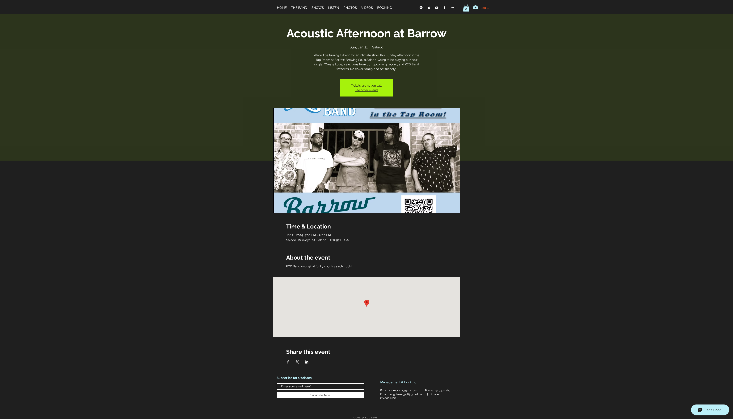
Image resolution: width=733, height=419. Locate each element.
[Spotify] (421, 8)
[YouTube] (437, 8)
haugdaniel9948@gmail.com (406, 394)
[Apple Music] (429, 8)
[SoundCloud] (452, 8)
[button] (466, 8)
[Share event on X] (297, 362)
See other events (366, 90)
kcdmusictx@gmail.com (403, 390)
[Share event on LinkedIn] (306, 362)
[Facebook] (444, 8)
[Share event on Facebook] (288, 362)
